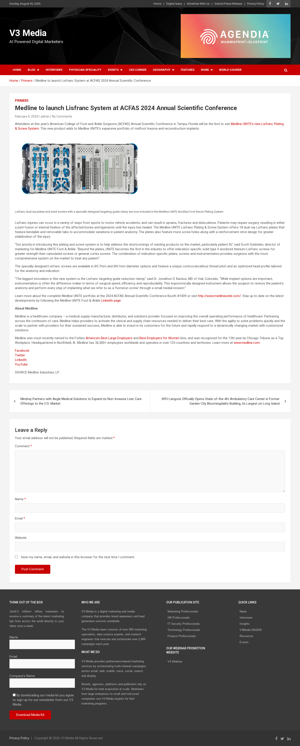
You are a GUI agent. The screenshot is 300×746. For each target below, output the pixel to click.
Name (20, 499)
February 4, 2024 (26, 116)
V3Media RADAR (251, 630)
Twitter (20, 355)
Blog (31, 69)
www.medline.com (247, 343)
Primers (22, 100)
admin (45, 116)
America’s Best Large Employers (109, 338)
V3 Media (28, 33)
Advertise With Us (198, 3)
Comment (23, 446)
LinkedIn (21, 360)
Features (187, 69)
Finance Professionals (182, 636)
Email (20, 518)
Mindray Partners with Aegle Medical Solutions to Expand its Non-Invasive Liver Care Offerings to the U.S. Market (81, 401)
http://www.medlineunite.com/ (219, 296)
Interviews (54, 69)
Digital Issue (174, 3)
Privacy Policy (255, 3)
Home (157, 3)
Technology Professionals (184, 630)
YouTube (21, 364)
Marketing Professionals (183, 611)
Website (21, 538)
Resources (246, 636)
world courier (230, 69)
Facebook (22, 351)
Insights (245, 623)
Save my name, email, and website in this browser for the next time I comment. (78, 557)
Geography (161, 69)
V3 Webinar (175, 661)
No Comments (62, 116)
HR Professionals (179, 617)
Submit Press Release (228, 3)
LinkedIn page (111, 300)
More (205, 69)
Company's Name (22, 676)
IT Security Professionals (184, 623)
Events (113, 69)
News (243, 611)
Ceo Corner (137, 69)
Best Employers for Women (159, 338)
